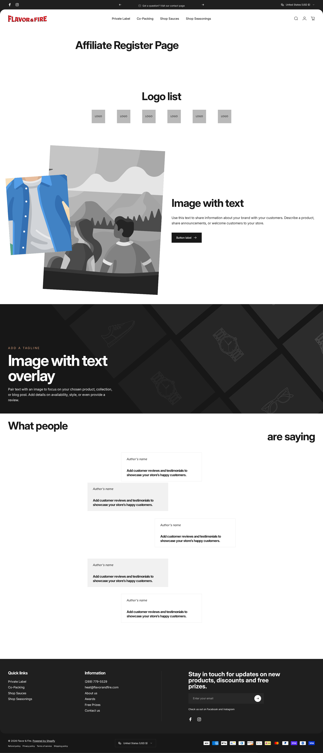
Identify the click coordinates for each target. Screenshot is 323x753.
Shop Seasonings (20, 699)
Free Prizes (92, 705)
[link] (187, 238)
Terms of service (44, 746)
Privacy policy (29, 746)
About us (91, 693)
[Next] (203, 4)
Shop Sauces (17, 693)
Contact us (92, 710)
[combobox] (298, 4)
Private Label (17, 681)
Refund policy (14, 746)
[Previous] (120, 4)
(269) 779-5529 (96, 681)
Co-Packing (16, 687)
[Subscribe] (257, 698)
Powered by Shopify (44, 740)
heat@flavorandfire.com (102, 687)
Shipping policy (61, 746)
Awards (90, 699)
